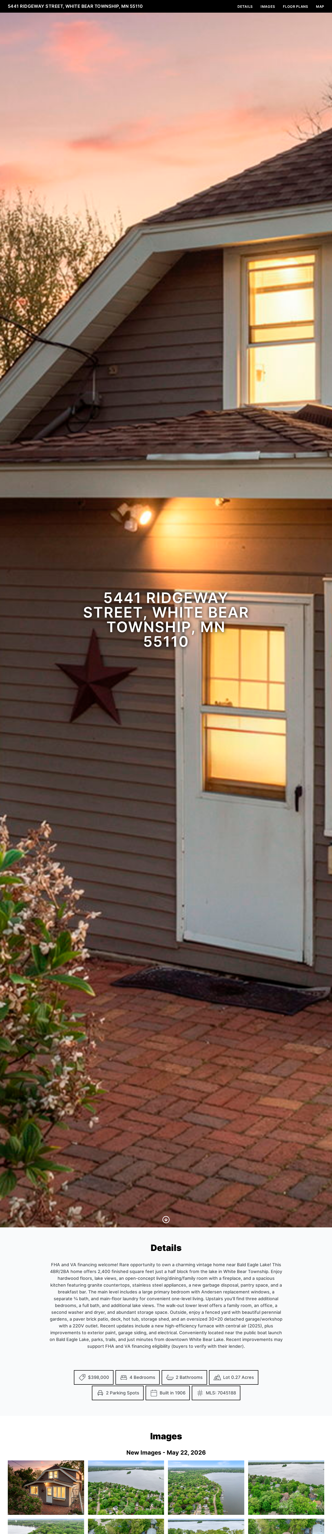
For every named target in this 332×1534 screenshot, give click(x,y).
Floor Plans (295, 6)
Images (268, 6)
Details (245, 6)
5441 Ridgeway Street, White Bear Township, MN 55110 (75, 6)
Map (320, 6)
